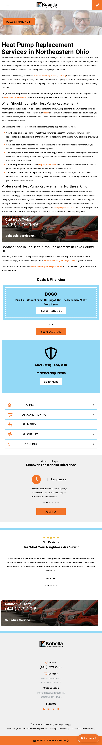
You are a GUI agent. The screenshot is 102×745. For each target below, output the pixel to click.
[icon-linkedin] (58, 709)
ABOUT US (51, 512)
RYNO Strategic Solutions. (55, 728)
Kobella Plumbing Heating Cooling (50, 75)
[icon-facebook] (44, 709)
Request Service (50, 311)
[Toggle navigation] (8, 5)
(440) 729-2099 (51, 667)
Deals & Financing (17, 22)
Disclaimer (75, 728)
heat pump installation (64, 207)
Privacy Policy (88, 728)
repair (46, 112)
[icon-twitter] (53, 709)
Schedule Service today (51, 740)
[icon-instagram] (49, 709)
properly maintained (47, 164)
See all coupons (51, 332)
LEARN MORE (51, 382)
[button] (49, 324)
